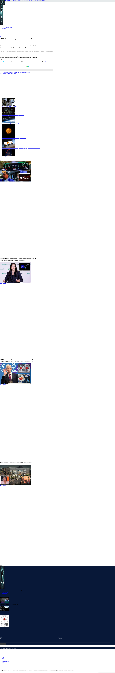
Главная (1, 35)
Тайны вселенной (20, 0)
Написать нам (14, 648)
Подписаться (3, 644)
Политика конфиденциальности (7, 648)
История (38, 0)
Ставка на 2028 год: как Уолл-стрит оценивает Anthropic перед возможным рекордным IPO (18, 258)
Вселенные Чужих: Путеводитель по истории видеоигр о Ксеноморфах (13, 115)
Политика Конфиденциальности (31, 649)
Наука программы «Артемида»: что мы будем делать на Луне (9, 604)
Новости (4, 0)
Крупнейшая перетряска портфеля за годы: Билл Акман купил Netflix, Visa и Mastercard (17, 460)
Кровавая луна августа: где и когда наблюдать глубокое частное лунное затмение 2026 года (13, 628)
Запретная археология (27, 0)
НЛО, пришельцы (13, 0)
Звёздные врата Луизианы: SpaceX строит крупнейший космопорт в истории (14, 123)
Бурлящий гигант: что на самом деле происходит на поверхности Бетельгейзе (14, 138)
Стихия (35, 0)
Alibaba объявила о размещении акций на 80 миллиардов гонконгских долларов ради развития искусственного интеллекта (21, 148)
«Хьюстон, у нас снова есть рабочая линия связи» (9, 106)
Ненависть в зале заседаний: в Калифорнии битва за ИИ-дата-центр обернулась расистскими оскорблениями (21, 562)
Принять (1, 650)
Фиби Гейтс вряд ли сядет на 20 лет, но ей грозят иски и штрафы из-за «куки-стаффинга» (17, 359)
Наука (32, 0)
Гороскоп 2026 (43, 0)
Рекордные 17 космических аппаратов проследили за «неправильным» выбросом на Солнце (16, 156)
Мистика (8, 0)
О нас (1, 648)
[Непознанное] (1, 25)
